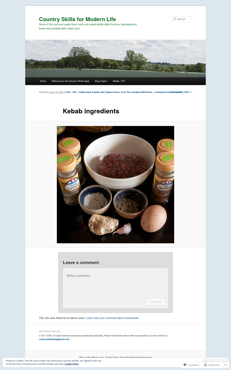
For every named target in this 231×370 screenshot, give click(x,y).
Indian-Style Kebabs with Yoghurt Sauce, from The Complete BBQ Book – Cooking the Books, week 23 (131, 92)
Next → (188, 91)
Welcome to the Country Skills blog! (70, 81)
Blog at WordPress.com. (91, 357)
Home (43, 81)
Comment (155, 301)
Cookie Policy (72, 363)
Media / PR (119, 81)
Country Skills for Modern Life (77, 19)
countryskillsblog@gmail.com (54, 339)
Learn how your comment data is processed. (112, 318)
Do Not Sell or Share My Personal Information (128, 357)
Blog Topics (101, 81)
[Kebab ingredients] (115, 184)
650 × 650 (71, 92)
